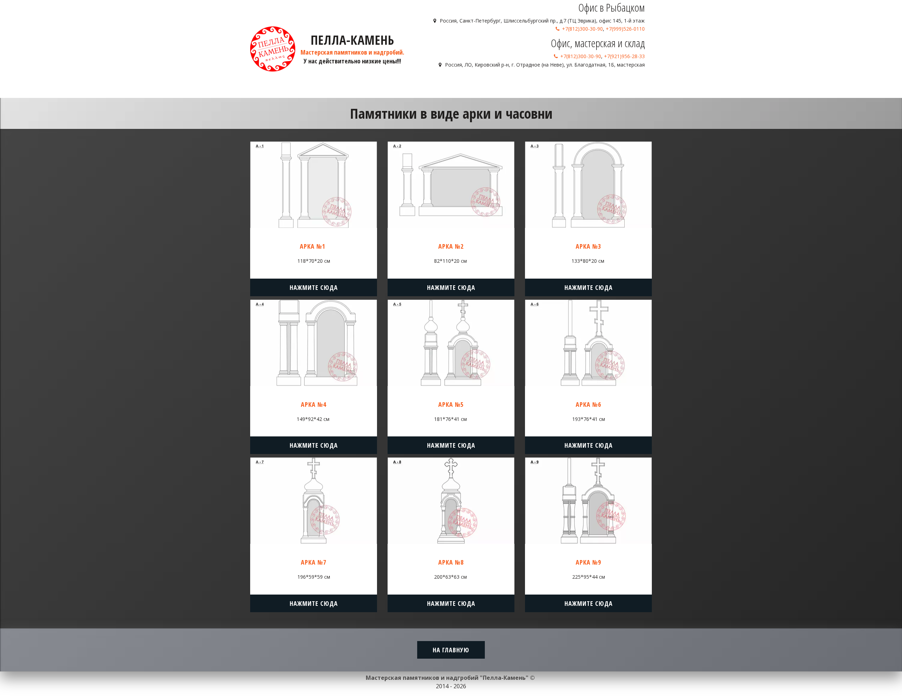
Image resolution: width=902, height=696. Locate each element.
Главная (456, 84)
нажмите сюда (314, 287)
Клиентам (576, 84)
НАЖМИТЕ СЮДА (451, 287)
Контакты (614, 84)
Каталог (485, 84)
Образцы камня (529, 84)
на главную (451, 650)
